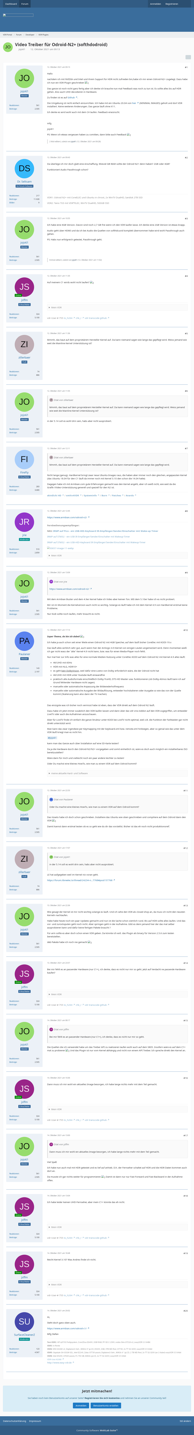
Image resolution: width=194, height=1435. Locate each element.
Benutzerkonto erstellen (105, 1405)
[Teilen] (188, 57)
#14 (186, 962)
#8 (186, 510)
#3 (186, 218)
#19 (186, 1253)
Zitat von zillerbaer (63, 399)
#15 (186, 1020)
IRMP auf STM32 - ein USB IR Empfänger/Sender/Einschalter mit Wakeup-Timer (88, 536)
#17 (186, 1135)
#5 (186, 333)
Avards (130, 495)
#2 (186, 157)
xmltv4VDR (72, 495)
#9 (186, 572)
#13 (186, 905)
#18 (186, 1195)
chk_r (78, 317)
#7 (186, 448)
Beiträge (13, 109)
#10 (186, 630)
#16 (186, 1077)
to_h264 (68, 317)
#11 (186, 790)
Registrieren (172, 3)
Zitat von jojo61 (62, 856)
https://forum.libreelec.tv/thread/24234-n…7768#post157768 (79, 880)
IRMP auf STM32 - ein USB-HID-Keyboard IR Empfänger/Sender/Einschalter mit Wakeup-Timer (96, 542)
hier (134, 103)
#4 (186, 275)
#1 (186, 67)
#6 (186, 390)
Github (71, 97)
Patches (116, 495)
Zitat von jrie (60, 581)
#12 (186, 847)
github (103, 317)
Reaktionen (14, 105)
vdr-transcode (92, 317)
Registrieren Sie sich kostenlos (102, 1397)
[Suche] (185, 4)
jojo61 (22, 49)
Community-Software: (97, 1430)
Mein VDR (56, 307)
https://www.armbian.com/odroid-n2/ (67, 517)
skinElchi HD (54, 495)
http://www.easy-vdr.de (59, 1362)
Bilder (11, 202)
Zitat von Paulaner (63, 799)
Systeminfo (90, 495)
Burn (104, 495)
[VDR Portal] (97, 19)
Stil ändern (185, 1420)
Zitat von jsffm (61, 1029)
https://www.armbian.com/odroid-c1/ (67, 1328)
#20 (186, 1310)
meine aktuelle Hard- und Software (69, 773)
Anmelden (155, 3)
